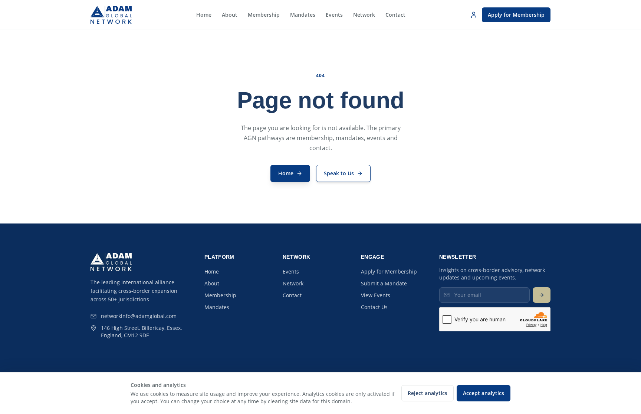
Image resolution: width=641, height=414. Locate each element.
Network (364, 14)
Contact (395, 14)
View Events (375, 295)
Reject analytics (427, 393)
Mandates (302, 14)
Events (334, 14)
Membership (264, 14)
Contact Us (374, 307)
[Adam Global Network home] (111, 15)
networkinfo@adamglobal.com (139, 315)
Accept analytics (483, 393)
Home (203, 14)
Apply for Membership (516, 14)
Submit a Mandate (384, 283)
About (229, 14)
